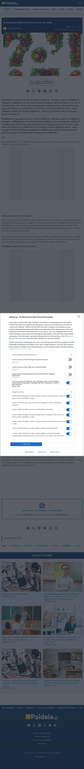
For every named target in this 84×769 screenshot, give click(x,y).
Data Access (42, 452)
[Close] (80, 317)
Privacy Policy (54, 452)
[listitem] (42, 355)
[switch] (69, 359)
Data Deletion (29, 452)
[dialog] (42, 384)
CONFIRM (26, 444)
